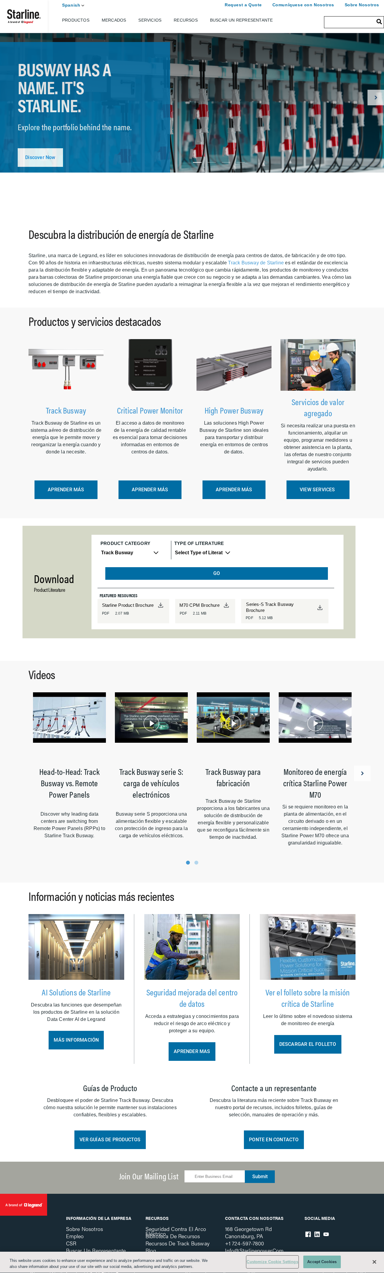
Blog (151, 1250)
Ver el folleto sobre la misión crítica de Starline (308, 997)
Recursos (186, 20)
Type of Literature (199, 543)
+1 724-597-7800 (244, 1243)
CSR (71, 1243)
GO (216, 573)
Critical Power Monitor (150, 410)
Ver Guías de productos (110, 1139)
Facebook (308, 1234)
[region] (192, 1262)
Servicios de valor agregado (318, 407)
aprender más (66, 489)
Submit (260, 1176)
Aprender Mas (192, 1051)
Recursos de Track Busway (177, 1243)
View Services (318, 489)
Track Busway (66, 410)
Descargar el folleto (307, 1044)
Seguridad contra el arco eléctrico (176, 1231)
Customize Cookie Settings (272, 1261)
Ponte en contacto (273, 1139)
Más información (76, 1040)
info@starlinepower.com (254, 1250)
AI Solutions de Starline (76, 992)
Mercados (114, 20)
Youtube (326, 1234)
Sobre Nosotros (362, 4)
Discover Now (40, 157)
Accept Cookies (322, 1261)
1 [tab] (197, 162)
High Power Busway (234, 410)
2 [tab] (212, 162)
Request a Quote (243, 4)
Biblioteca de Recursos (173, 1236)
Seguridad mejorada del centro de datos (192, 997)
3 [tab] (226, 162)
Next (376, 97)
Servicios (149, 20)
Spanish (71, 5)
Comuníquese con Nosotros (303, 4)
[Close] (374, 1261)
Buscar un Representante (241, 20)
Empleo (75, 1236)
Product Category (125, 543)
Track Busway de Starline (256, 262)
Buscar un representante (96, 1250)
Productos (75, 20)
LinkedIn (317, 1234)
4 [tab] (240, 162)
